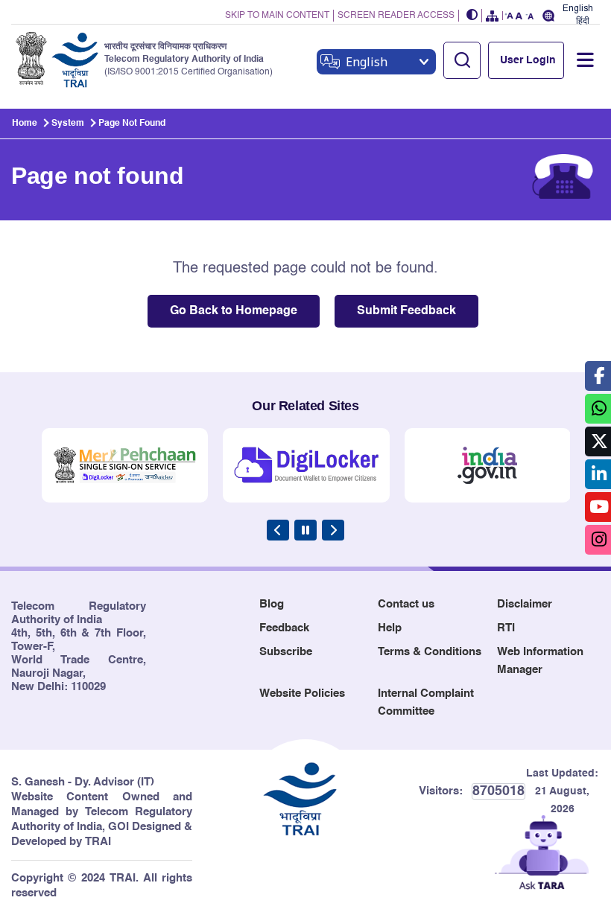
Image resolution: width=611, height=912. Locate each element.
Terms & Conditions (429, 651)
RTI (506, 628)
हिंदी (582, 21)
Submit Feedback (406, 311)
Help (390, 628)
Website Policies (302, 693)
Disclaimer (524, 604)
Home (24, 123)
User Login (528, 60)
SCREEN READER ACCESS (396, 15)
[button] (472, 16)
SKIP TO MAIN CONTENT (277, 15)
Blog (271, 604)
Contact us (406, 604)
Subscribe (285, 651)
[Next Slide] (333, 530)
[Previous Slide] (278, 530)
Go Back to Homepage (233, 311)
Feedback (284, 628)
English (578, 8)
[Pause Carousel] (305, 530)
